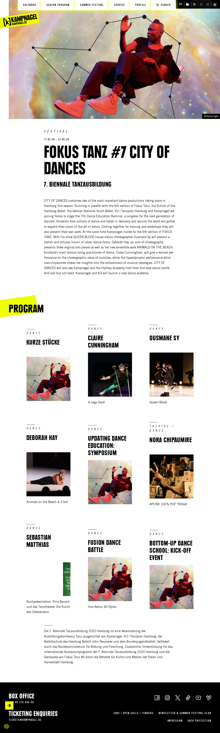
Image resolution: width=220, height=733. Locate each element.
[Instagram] (167, 697)
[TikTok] (188, 697)
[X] (177, 697)
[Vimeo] (208, 697)
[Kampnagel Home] (20, 14)
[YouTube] (198, 697)
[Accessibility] (187, 4)
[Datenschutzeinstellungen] (6, 726)
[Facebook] (157, 697)
